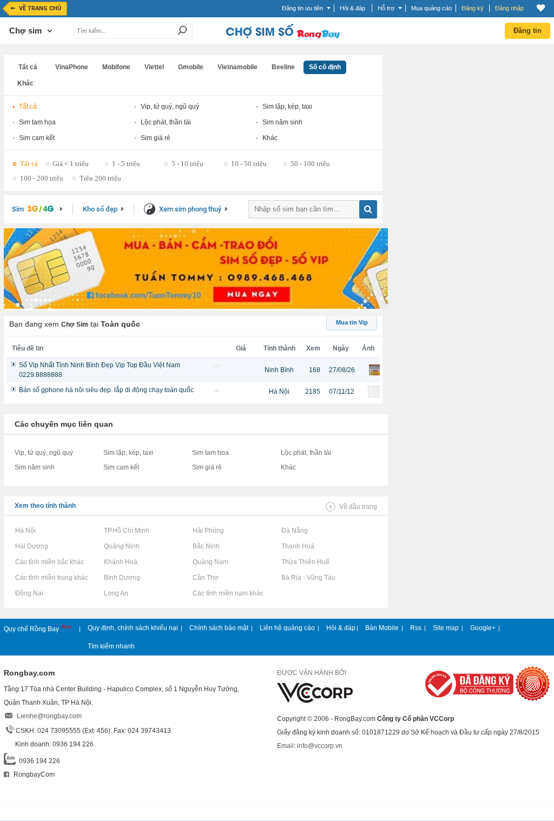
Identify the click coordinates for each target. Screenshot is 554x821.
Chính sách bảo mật (218, 628)
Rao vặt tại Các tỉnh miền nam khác (227, 593)
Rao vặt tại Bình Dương (121, 577)
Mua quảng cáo (431, 8)
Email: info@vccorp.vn (309, 746)
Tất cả (27, 67)
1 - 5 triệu (126, 164)
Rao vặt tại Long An (115, 593)
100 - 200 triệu (41, 178)
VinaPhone (71, 67)
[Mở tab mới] (217, 366)
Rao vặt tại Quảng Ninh (121, 546)
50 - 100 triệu (310, 164)
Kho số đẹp (100, 209)
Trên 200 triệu (100, 178)
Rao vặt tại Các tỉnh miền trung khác (51, 577)
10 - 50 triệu (249, 164)
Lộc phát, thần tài (166, 122)
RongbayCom (33, 774)
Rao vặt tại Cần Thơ (205, 577)
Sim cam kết (37, 138)
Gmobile (190, 67)
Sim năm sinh (282, 122)
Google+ (483, 628)
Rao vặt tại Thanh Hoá (297, 546)
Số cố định (325, 67)
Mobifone (116, 67)
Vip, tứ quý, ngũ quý (170, 106)
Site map (446, 628)
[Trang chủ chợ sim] (281, 38)
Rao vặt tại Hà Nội (25, 530)
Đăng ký (472, 8)
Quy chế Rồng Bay (32, 629)
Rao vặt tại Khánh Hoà (120, 562)
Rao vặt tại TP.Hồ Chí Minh (126, 530)
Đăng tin (527, 31)
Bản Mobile (382, 628)
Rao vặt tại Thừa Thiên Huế (305, 562)
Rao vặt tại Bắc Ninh (206, 546)
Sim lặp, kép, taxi (287, 106)
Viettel (154, 67)
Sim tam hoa (37, 122)
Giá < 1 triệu (70, 164)
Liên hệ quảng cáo (287, 628)
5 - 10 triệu (187, 164)
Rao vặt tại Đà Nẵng (294, 530)
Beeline (283, 67)
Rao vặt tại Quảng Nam (210, 562)
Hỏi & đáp (340, 628)
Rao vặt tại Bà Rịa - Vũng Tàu (308, 577)
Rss (415, 628)
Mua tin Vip (352, 322)
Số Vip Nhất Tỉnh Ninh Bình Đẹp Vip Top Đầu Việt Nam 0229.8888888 (99, 370)
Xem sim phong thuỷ (190, 209)
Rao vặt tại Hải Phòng (208, 530)
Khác (25, 83)
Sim (18, 209)
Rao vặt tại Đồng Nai (29, 593)
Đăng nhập (509, 8)
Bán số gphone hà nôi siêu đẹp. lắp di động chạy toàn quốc (106, 390)
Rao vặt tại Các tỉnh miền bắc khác (49, 562)
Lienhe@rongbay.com (49, 716)
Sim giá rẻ (155, 138)
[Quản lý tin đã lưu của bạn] (541, 7)
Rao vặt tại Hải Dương (31, 546)
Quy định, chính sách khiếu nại (133, 628)
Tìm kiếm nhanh (111, 646)
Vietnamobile (237, 67)
